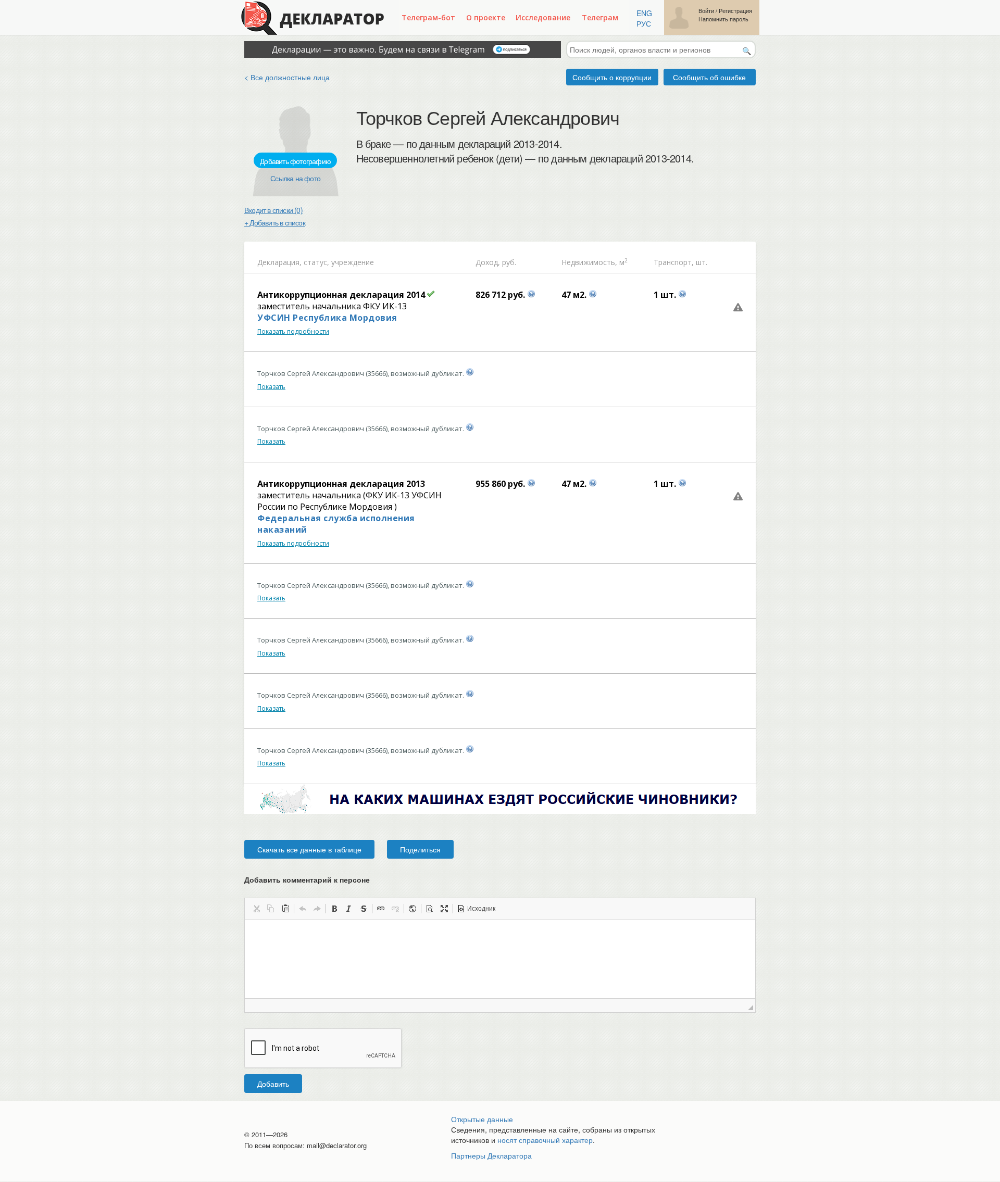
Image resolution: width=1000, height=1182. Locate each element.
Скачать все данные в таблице (309, 849)
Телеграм (600, 17)
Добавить (273, 1083)
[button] (256, 908)
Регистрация (735, 11)
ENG (644, 13)
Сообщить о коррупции (612, 77)
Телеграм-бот (428, 17)
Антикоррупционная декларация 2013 (341, 483)
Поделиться (420, 849)
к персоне (352, 879)
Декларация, (279, 262)
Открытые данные (482, 1119)
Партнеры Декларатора (491, 1155)
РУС (643, 23)
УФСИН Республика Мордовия (327, 317)
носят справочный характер (545, 1140)
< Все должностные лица (287, 77)
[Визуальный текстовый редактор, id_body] (500, 959)
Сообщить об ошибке (709, 77)
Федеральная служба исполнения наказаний (336, 523)
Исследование (543, 17)
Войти (706, 11)
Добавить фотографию (295, 161)
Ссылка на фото (295, 178)
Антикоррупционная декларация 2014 (341, 294)
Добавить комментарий (307, 879)
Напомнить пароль (723, 19)
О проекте (485, 17)
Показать (271, 386)
